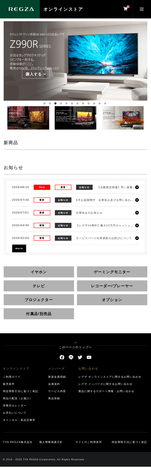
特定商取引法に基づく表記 (20, 391)
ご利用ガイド (12, 376)
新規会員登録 (57, 376)
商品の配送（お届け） (17, 398)
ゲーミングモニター (112, 272)
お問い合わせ (88, 368)
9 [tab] (89, 104)
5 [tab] (67, 104)
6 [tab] (73, 104)
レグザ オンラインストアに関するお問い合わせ (109, 376)
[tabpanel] (75, 60)
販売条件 (9, 383)
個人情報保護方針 (51, 442)
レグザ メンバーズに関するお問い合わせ (105, 383)
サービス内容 (57, 391)
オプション (112, 300)
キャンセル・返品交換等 (19, 419)
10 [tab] (95, 104)
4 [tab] (62, 104)
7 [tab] (78, 104)
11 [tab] (100, 104)
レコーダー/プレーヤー (112, 286)
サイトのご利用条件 (89, 442)
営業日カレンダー (15, 405)
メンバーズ (56, 368)
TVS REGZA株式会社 (18, 442)
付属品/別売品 (39, 314)
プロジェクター (39, 300)
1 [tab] (45, 104)
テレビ (39, 286)
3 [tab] (56, 104)
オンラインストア (63, 9)
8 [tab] (84, 104)
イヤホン (39, 272)
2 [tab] (50, 104)
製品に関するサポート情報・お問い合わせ (106, 391)
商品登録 (54, 398)
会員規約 (54, 383)
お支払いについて (15, 412)
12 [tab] (106, 104)
